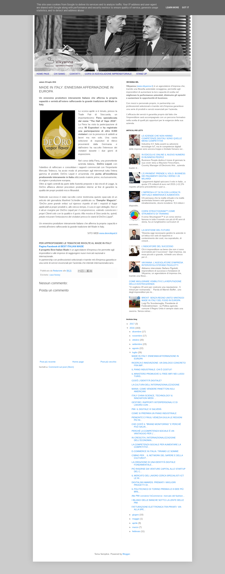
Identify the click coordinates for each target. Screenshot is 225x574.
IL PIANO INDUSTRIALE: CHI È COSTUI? (152, 369)
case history (54, 275)
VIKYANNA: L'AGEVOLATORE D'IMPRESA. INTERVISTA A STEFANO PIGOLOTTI (163, 263)
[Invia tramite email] (79, 270)
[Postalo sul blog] (82, 270)
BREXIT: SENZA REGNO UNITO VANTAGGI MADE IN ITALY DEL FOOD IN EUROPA (163, 299)
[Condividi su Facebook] (88, 270)
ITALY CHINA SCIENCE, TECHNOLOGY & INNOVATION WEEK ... (152, 396)
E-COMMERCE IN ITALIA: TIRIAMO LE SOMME (155, 451)
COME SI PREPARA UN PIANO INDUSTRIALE (154, 413)
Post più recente (48, 361)
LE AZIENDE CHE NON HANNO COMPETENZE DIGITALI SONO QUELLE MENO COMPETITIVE (162, 138)
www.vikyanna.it (145, 86)
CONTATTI (75, 74)
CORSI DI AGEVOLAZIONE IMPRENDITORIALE (108, 74)
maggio (136, 519)
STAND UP (141, 74)
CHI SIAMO (59, 74)
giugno (135, 514)
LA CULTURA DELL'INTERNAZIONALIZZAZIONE (155, 384)
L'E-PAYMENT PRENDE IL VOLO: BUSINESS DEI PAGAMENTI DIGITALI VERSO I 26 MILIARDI (163, 176)
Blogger (126, 554)
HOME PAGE (43, 74)
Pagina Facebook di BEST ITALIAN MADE (61, 246)
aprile (135, 523)
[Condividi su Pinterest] (90, 270)
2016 (132, 328)
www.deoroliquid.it (108, 233)
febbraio (136, 531)
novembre (137, 335)
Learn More (172, 7)
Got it (185, 7)
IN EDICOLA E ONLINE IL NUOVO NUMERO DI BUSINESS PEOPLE (163, 155)
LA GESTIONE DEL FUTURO (156, 230)
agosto (135, 348)
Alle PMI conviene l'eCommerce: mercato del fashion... (158, 496)
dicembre (137, 331)
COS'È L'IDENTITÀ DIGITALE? (147, 380)
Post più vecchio (108, 361)
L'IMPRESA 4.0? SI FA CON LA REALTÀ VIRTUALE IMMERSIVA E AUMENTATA (161, 193)
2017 (132, 324)
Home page (78, 361)
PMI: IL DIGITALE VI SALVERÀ (146, 409)
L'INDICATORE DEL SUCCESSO (157, 246)
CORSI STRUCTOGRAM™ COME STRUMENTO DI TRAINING (158, 212)
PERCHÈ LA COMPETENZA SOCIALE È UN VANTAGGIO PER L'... (153, 432)
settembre (137, 344)
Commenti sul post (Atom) (61, 367)
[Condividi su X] (85, 270)
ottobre (136, 340)
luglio (135, 352)
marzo (135, 527)
